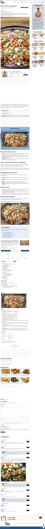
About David (27, 523)
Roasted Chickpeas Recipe (7, 233)
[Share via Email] (23, 7)
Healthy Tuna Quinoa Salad (7, 237)
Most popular (22, 523)
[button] (1, 10)
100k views (22, 153)
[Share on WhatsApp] (1, 142)
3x (17, 261)
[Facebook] (39, 2)
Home (1, 4)
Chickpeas (2, 386)
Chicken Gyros (3, 106)
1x (14, 261)
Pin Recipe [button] (16, 250)
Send (40, 517)
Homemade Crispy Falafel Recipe (8, 235)
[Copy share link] (26, 7)
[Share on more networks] (27, 7)
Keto (6, 386)
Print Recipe (6, 250)
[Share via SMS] (25, 7)
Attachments (2, 424)
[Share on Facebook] (21, 7)
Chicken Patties (9, 106)
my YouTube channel (12, 154)
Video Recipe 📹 (4, 111)
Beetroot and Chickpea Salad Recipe (8, 232)
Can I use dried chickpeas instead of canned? (6, 364)
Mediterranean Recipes (11, 386)
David (2, 7)
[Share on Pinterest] (22, 7)
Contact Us (32, 523)
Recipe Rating (3, 404)
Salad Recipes (6, 4)
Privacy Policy (37, 523)
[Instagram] (41, 2)
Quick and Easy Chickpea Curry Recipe (8, 234)
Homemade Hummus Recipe (7, 236)
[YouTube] (42, 2)
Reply (28, 441)
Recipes (3, 4)
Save (25, 250)
